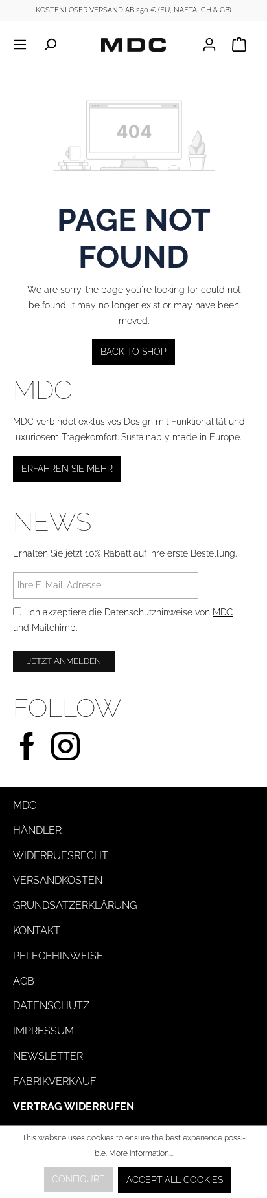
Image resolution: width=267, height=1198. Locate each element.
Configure (78, 1179)
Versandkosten (57, 880)
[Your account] (213, 44)
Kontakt (36, 931)
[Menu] (24, 44)
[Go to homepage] (133, 44)
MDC (223, 612)
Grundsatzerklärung (75, 905)
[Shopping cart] (239, 44)
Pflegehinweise (58, 956)
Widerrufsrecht (60, 856)
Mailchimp (54, 628)
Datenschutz (51, 1006)
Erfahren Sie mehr (67, 469)
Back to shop (133, 352)
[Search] (50, 44)
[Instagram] (65, 744)
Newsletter (48, 1056)
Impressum (43, 1031)
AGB (23, 981)
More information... (141, 1153)
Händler (37, 830)
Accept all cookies (174, 1180)
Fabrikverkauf (55, 1081)
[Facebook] (27, 744)
